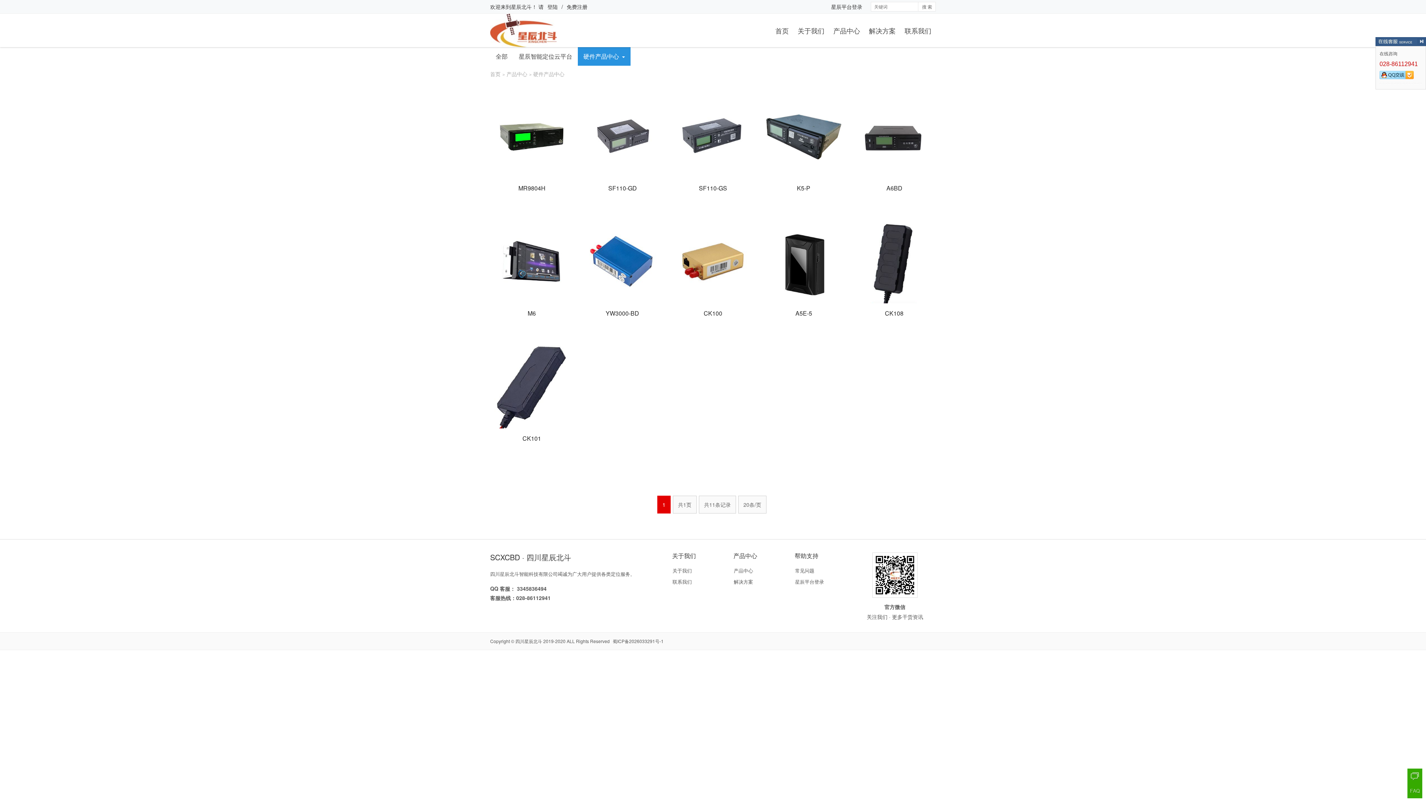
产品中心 (846, 30)
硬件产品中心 (601, 56)
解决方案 (882, 30)
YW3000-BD (622, 313)
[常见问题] (1414, 790)
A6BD (894, 188)
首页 (782, 30)
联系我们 (918, 30)
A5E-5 (803, 313)
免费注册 (577, 6)
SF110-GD (622, 188)
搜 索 (927, 6)
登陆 (552, 6)
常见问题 (804, 570)
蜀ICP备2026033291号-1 (638, 641)
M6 (532, 313)
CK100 (713, 313)
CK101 (531, 438)
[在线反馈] (1414, 776)
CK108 (894, 313)
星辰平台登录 (846, 6)
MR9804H (532, 188)
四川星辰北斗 (528, 641)
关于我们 (811, 30)
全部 (502, 56)
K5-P (803, 188)
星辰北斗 (521, 6)
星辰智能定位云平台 (545, 56)
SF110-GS (713, 188)
